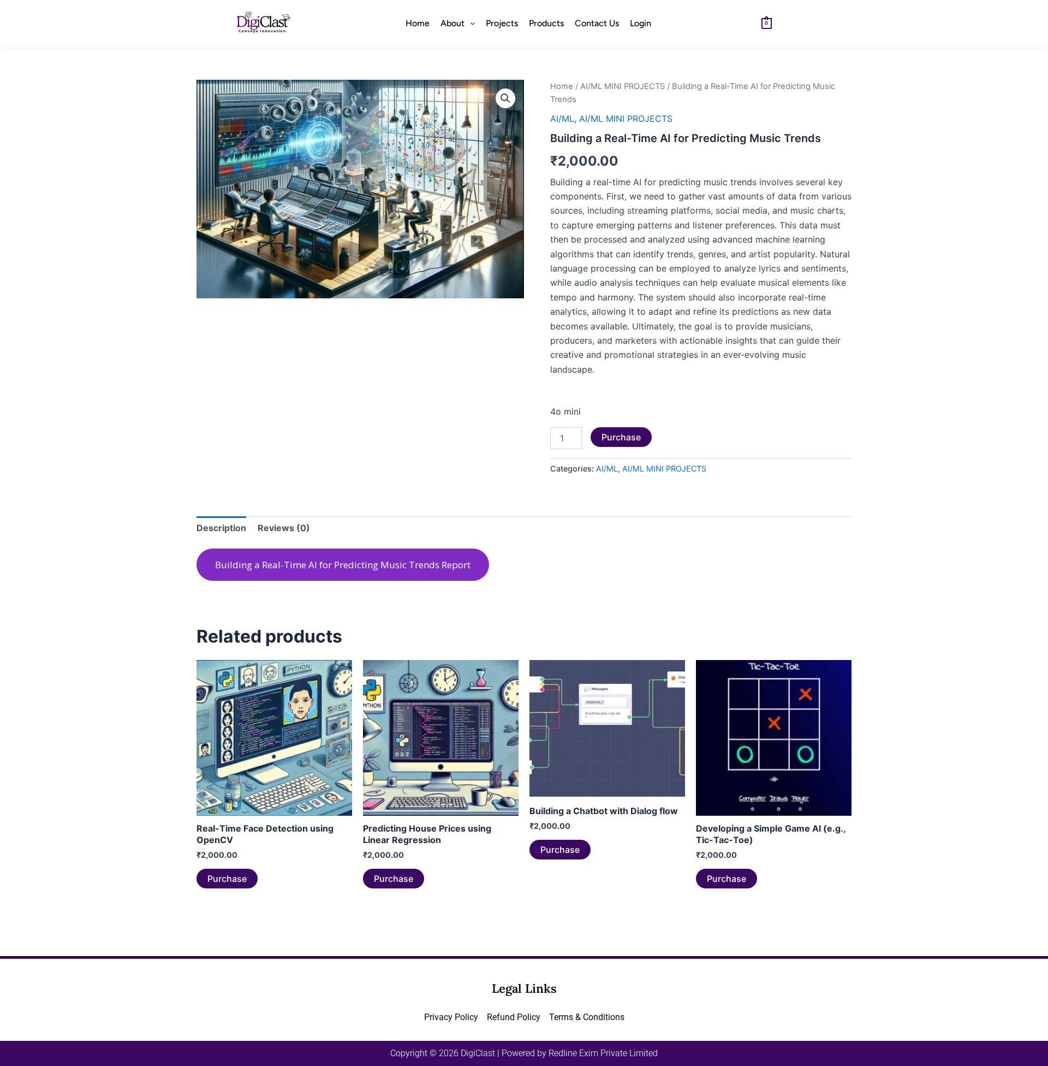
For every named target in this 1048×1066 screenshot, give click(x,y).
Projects (502, 23)
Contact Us (597, 23)
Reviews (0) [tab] (284, 527)
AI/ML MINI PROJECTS (622, 86)
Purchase (621, 437)
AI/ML (562, 118)
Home (418, 23)
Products (546, 23)
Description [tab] (221, 527)
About (452, 23)
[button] (457, 23)
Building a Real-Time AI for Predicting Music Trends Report (343, 564)
